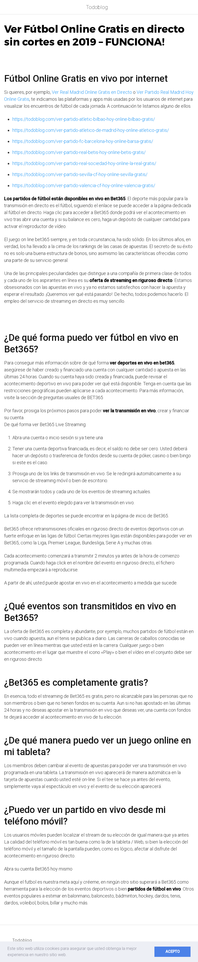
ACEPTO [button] (173, 951)
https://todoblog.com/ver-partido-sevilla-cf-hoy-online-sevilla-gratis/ (79, 174)
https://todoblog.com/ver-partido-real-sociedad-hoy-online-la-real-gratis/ (84, 163)
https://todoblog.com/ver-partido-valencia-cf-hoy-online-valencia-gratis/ (83, 185)
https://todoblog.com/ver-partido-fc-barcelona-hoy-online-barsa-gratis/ (82, 141)
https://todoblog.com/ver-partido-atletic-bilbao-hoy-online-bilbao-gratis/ (83, 119)
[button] (68, 955)
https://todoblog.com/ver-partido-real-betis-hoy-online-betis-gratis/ (79, 152)
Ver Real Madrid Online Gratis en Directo (92, 92)
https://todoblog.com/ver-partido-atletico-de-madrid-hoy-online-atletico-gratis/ (90, 130)
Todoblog (97, 7)
